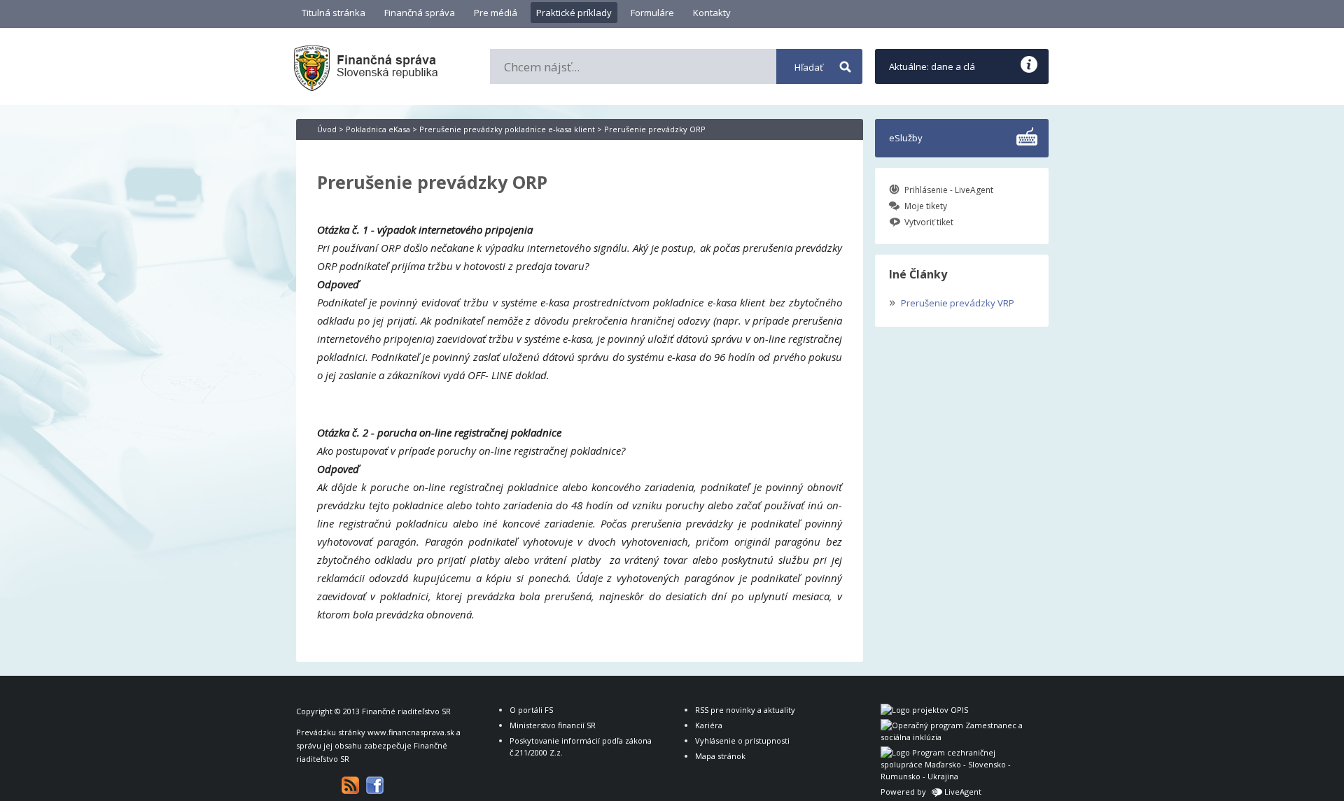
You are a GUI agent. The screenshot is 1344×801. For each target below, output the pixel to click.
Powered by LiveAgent (931, 791)
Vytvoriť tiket (928, 222)
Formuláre (652, 12)
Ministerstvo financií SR (553, 725)
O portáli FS (531, 709)
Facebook (375, 785)
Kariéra (708, 725)
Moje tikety (925, 206)
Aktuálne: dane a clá (932, 66)
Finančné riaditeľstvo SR (406, 711)
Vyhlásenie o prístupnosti (742, 740)
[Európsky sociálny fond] (954, 737)
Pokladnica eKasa (378, 129)
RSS (350, 785)
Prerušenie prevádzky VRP (951, 301)
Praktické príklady (574, 12)
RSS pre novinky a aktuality (745, 709)
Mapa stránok (720, 756)
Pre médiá (495, 12)
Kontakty (712, 12)
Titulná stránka (333, 12)
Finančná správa (419, 12)
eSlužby (906, 138)
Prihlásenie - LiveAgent (948, 190)
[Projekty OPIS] (924, 709)
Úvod (327, 129)
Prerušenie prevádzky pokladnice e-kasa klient (507, 129)
